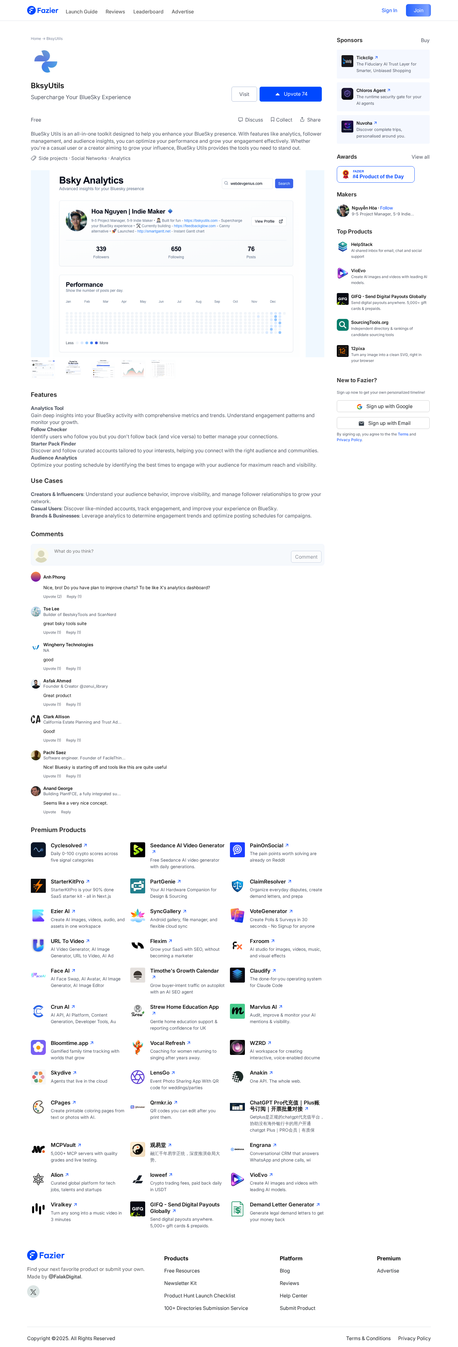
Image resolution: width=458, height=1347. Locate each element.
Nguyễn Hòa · (366, 207)
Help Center (294, 1295)
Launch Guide (82, 11)
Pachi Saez (54, 752)
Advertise (183, 11)
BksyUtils (54, 38)
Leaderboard (148, 11)
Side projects (53, 158)
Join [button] (418, 10)
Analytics (121, 158)
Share (313, 120)
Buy (425, 40)
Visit (244, 94)
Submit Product (297, 1308)
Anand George (58, 788)
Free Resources (182, 1271)
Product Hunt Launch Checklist (199, 1295)
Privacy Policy (349, 439)
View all (421, 157)
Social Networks (89, 158)
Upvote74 (296, 94)
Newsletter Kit (180, 1283)
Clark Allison (56, 716)
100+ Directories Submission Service (206, 1308)
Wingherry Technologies (68, 644)
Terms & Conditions (368, 1338)
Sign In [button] (389, 10)
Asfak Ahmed (57, 680)
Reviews (115, 11)
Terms (403, 434)
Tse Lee (51, 608)
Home (36, 38)
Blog (285, 1271)
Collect (284, 120)
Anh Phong (54, 577)
